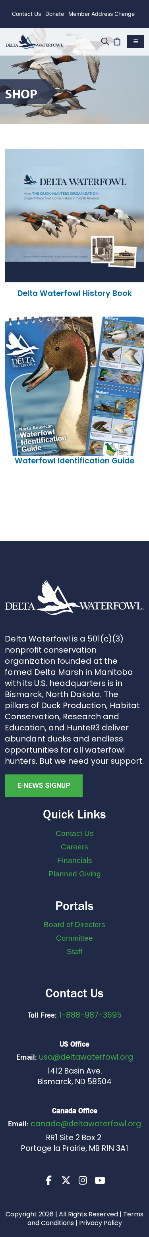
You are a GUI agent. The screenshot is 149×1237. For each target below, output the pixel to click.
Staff (74, 951)
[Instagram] (83, 1180)
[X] (66, 1180)
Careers (74, 847)
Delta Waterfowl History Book (74, 293)
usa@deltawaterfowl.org (86, 1057)
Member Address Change (101, 13)
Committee (74, 938)
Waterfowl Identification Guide (74, 460)
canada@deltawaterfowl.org (86, 1123)
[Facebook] (48, 1180)
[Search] (105, 40)
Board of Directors (74, 924)
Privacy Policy (100, 1222)
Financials (74, 860)
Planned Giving (74, 874)
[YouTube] (100, 1180)
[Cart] (117, 40)
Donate (54, 13)
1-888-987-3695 (90, 1015)
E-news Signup (43, 785)
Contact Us (26, 13)
